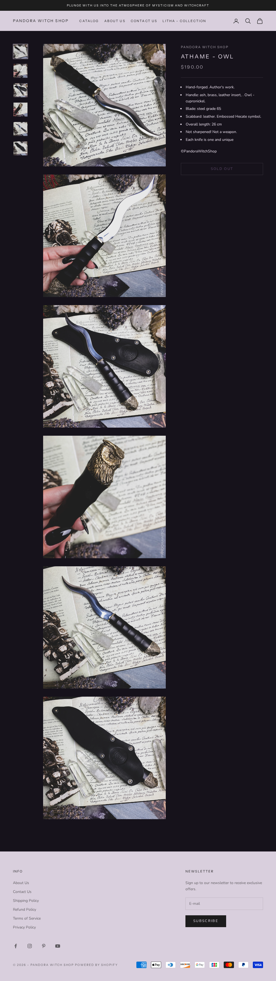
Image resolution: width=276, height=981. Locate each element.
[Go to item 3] (20, 90)
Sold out (222, 168)
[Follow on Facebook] (15, 946)
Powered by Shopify (96, 965)
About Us (114, 21)
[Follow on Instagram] (29, 946)
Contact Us (22, 891)
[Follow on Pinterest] (43, 946)
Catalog (89, 21)
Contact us (144, 21)
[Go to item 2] (20, 70)
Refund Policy (24, 909)
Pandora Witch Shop (205, 47)
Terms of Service (27, 918)
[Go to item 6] (20, 148)
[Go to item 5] (20, 129)
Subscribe (205, 921)
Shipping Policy (26, 900)
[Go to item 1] (20, 51)
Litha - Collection (184, 21)
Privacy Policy (24, 927)
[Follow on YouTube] (57, 946)
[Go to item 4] (20, 109)
